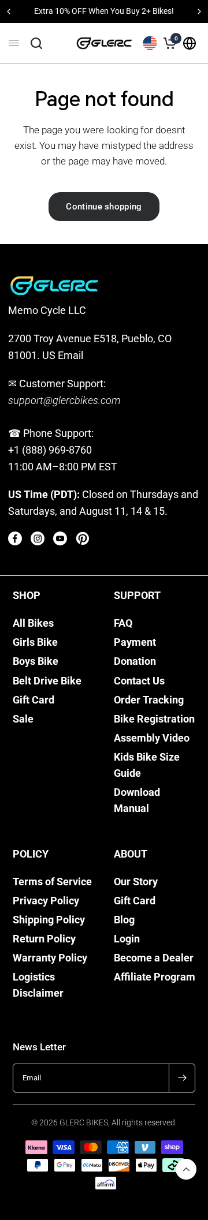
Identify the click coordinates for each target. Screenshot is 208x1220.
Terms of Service (52, 882)
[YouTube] (60, 538)
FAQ (123, 623)
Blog (124, 920)
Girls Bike (35, 642)
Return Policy (44, 939)
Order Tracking (149, 700)
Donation (135, 661)
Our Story (136, 882)
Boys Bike (35, 661)
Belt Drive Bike (47, 681)
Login (127, 939)
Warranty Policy (50, 958)
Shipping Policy (49, 920)
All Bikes (33, 623)
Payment (135, 642)
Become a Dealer (154, 958)
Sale (23, 719)
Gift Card (33, 700)
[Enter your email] (182, 1078)
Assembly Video (152, 738)
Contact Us (139, 681)
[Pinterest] (83, 538)
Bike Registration (154, 719)
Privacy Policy (46, 901)
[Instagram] (37, 538)
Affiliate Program (154, 977)
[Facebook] (15, 538)
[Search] (36, 43)
